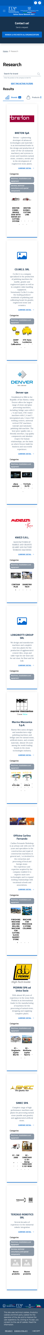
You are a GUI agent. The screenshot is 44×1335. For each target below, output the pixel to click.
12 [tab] (32, 488)
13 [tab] (23, 491)
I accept (36, 1331)
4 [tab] (25, 221)
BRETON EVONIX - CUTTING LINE (27, 211)
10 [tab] (25, 488)
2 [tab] (17, 221)
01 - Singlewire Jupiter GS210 (15, 1051)
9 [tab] (26, 224)
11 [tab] (28, 488)
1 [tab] (14, 221)
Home (5, 51)
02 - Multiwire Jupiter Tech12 (27, 1051)
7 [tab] (19, 224)
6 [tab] (32, 221)
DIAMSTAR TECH (27, 585)
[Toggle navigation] (4, 10)
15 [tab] (25, 1169)
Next (36, 208)
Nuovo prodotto (16, 1272)
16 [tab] (28, 1169)
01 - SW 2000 (15, 1156)
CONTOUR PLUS (16, 585)
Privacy (9, 1331)
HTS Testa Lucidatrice (27, 340)
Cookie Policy (21, 1331)
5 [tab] (28, 221)
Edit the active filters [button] (22, 83)
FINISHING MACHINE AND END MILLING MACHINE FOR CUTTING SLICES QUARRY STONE (15, 929)
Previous (8, 208)
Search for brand (11, 73)
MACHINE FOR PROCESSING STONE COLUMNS (27, 924)
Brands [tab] (16, 97)
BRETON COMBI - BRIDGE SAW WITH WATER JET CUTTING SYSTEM (16, 214)
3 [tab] (21, 221)
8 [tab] (23, 224)
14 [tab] (25, 790)
